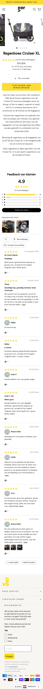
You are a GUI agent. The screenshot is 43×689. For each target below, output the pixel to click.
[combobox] (31, 686)
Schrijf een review (21, 210)
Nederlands (32, 686)
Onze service (10, 591)
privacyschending (13, 666)
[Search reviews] (6, 239)
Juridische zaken (13, 599)
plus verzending (26, 67)
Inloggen (9, 656)
